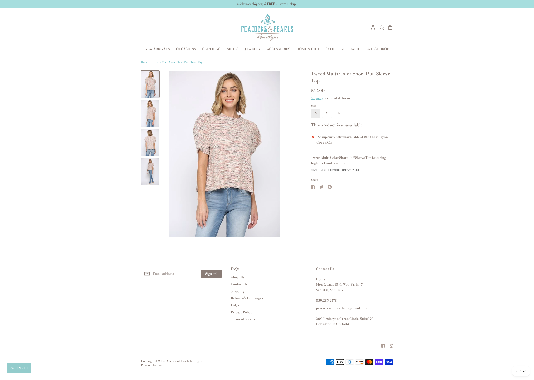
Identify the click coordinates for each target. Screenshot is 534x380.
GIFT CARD (350, 49)
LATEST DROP (377, 49)
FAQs (235, 305)
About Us (237, 277)
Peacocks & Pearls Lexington (184, 361)
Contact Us (239, 284)
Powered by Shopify (154, 365)
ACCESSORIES (278, 49)
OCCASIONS (186, 49)
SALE (330, 49)
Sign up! (211, 274)
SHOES (232, 49)
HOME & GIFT (307, 49)
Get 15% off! (19, 368)
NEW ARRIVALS (157, 49)
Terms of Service (243, 319)
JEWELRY (253, 49)
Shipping (317, 98)
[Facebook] (383, 346)
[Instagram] (391, 346)
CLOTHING (211, 49)
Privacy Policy (241, 312)
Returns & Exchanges (247, 298)
